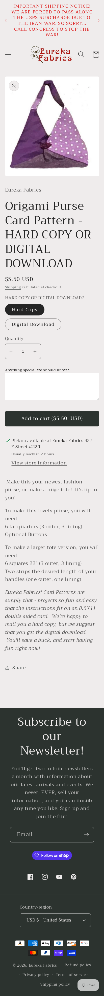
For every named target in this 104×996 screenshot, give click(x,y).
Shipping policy (55, 984)
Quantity (14, 339)
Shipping (13, 287)
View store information (39, 463)
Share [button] (19, 668)
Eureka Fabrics (43, 965)
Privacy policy (35, 975)
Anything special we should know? (37, 370)
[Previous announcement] (5, 20)
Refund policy (78, 965)
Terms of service (72, 975)
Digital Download (33, 324)
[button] (8, 54)
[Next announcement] (98, 20)
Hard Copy (25, 310)
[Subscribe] (86, 834)
